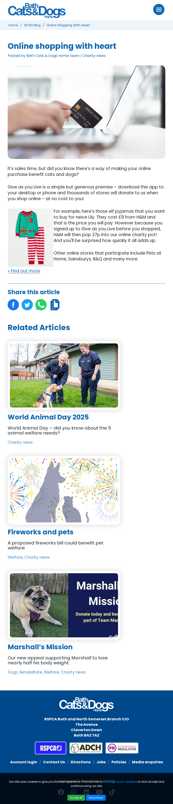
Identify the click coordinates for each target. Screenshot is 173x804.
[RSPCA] (50, 748)
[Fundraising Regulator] (120, 748)
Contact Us (54, 762)
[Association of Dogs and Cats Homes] (84, 748)
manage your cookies (120, 782)
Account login (23, 762)
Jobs (101, 762)
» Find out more (24, 271)
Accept (75, 798)
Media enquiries (147, 762)
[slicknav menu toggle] (158, 9)
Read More (96, 798)
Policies (119, 762)
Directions (81, 762)
